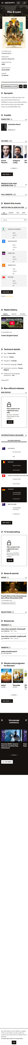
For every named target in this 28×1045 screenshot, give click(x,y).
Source (3, 296)
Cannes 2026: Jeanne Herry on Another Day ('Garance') (9, 746)
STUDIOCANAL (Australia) (17, 508)
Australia (11, 448)
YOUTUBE (10, 277)
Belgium (10, 462)
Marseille (16, 685)
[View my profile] (24, 3)
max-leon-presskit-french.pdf (13, 629)
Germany (11, 489)
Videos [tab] (5, 314)
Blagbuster (11, 59)
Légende (4, 59)
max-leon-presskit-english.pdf (13, 636)
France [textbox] (5, 220)
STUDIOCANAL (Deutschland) (17, 493)
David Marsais (4, 162)
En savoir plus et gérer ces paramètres (12, 1038)
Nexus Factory (17, 465)
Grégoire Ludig (16, 162)
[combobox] (14, 220)
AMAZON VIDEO (12, 241)
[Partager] (21, 86)
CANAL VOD (11, 253)
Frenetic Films (17, 479)
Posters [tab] (22, 314)
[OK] (14, 1042)
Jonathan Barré (6, 53)
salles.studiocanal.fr (9, 651)
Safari (3, 685)
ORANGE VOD (12, 265)
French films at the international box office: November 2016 (14, 597)
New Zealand (12, 504)
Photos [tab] (14, 314)
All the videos (7, 762)
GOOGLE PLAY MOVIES (14, 229)
